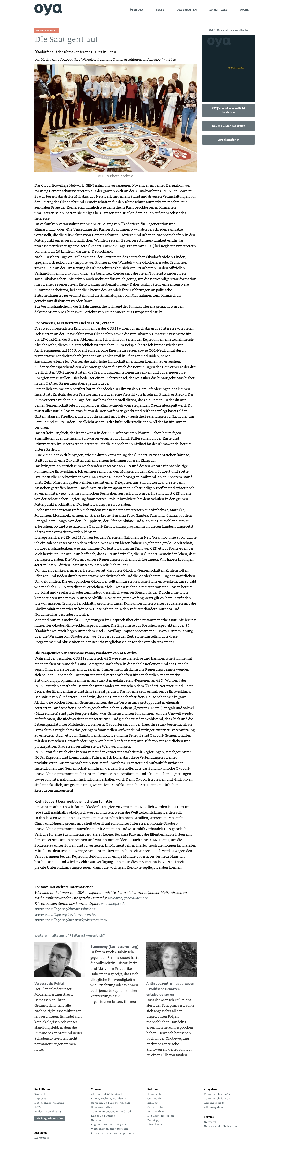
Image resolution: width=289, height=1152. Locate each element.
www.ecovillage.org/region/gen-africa (65, 914)
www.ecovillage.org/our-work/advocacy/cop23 (71, 920)
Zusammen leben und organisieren (114, 1133)
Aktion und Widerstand (106, 1094)
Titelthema (154, 1124)
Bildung (152, 1103)
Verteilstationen (228, 140)
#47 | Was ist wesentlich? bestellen (228, 110)
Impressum (41, 1098)
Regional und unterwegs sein (110, 1124)
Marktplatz (218, 10)
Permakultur (155, 1111)
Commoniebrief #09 (217, 1094)
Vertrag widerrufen (50, 1118)
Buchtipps (154, 1120)
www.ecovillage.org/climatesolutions (64, 909)
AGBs (37, 1107)
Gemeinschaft (156, 1107)
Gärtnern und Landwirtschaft (110, 1103)
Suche (244, 10)
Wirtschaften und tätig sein (109, 1129)
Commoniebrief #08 (217, 1098)
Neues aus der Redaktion (228, 126)
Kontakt (39, 1094)
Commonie (154, 1098)
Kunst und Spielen (103, 1116)
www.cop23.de (113, 903)
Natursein (97, 1120)
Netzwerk (210, 1122)
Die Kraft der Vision (160, 1116)
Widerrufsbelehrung (47, 1111)
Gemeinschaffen (101, 1107)
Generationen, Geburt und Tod (111, 1111)
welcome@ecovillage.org (127, 898)
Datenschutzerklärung (49, 1103)
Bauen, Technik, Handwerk (108, 1098)
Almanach (154, 1094)
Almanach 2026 (214, 1103)
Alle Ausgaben (213, 1107)
